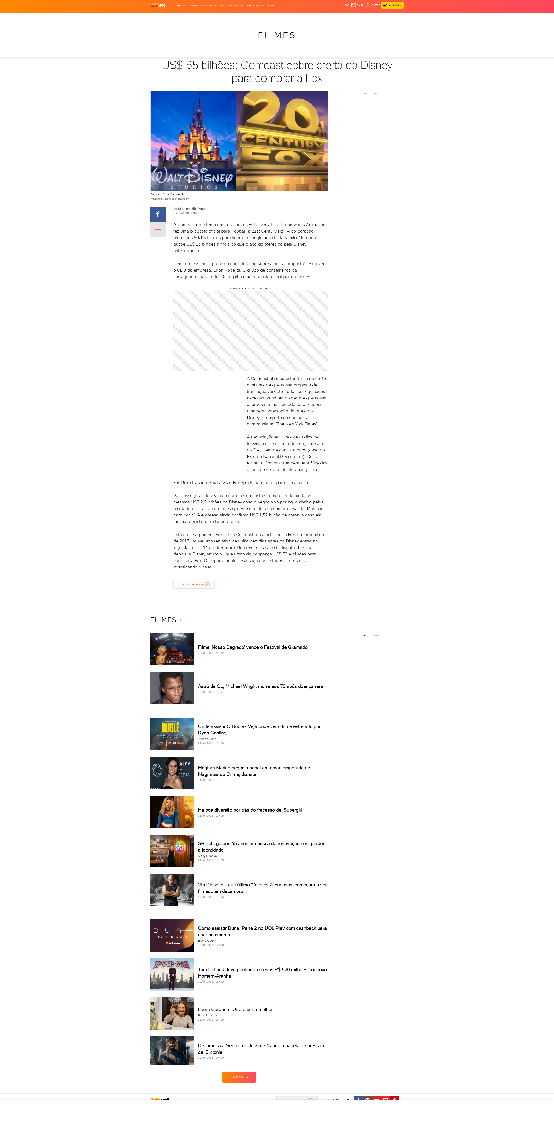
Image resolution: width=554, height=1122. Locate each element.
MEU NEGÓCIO (219, 5)
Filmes (277, 35)
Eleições (184, 17)
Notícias (199, 17)
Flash (172, 17)
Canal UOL (338, 17)
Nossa (352, 17)
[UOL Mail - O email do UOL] (357, 5)
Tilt (319, 17)
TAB (361, 17)
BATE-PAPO (202, 5)
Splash (280, 17)
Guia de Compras (396, 17)
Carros (227, 17)
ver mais (236, 1077)
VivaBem (309, 17)
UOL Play (268, 5)
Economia (242, 17)
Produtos (158, 17)
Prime (369, 17)
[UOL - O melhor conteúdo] (158, 5)
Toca (378, 17)
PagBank (255, 5)
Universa (294, 17)
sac (347, 5)
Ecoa (326, 17)
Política (214, 17)
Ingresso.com (184, 5)
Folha (255, 17)
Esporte (267, 17)
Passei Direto (239, 5)
